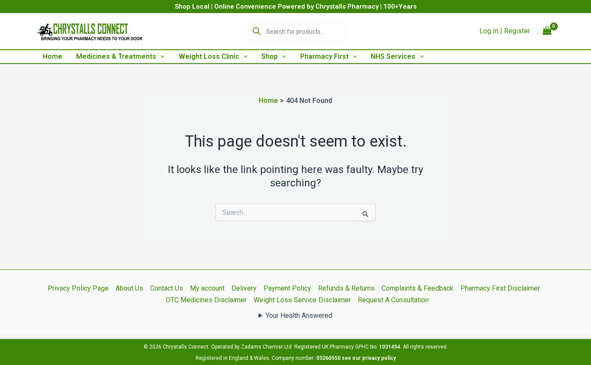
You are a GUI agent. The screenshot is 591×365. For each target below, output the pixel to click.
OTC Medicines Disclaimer (206, 300)
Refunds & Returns (346, 288)
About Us (129, 288)
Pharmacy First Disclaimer (500, 288)
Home (52, 56)
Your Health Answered (299, 315)
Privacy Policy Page (78, 288)
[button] (160, 56)
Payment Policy (287, 288)
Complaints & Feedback (417, 288)
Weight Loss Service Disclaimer (302, 300)
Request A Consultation (393, 300)
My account (207, 288)
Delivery (244, 288)
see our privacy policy (369, 358)
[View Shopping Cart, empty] (547, 31)
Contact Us (166, 288)
